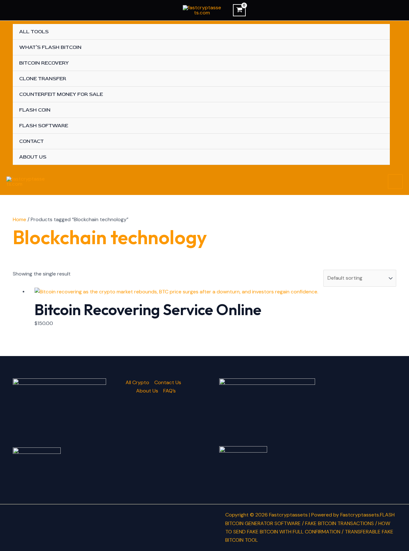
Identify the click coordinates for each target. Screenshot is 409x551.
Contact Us (167, 382)
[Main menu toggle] (395, 181)
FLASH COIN (34, 110)
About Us (147, 390)
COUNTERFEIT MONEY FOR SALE (61, 94)
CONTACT (31, 141)
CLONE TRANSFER (42, 78)
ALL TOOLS (34, 31)
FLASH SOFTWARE (43, 125)
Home (19, 219)
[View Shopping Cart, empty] (239, 10)
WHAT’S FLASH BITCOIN (50, 47)
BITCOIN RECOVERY (44, 63)
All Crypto (137, 382)
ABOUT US (32, 157)
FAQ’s (169, 390)
